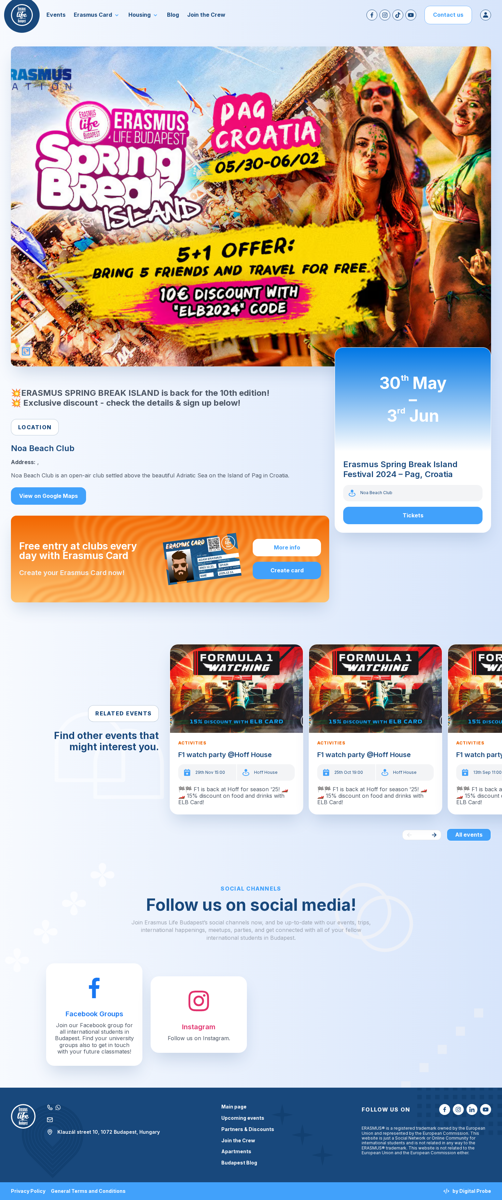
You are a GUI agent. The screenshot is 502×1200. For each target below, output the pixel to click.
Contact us (448, 14)
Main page (234, 1107)
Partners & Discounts (247, 1129)
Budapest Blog (239, 1163)
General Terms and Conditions (88, 1191)
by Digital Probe (471, 1191)
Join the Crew (238, 1140)
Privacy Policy (28, 1191)
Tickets (413, 515)
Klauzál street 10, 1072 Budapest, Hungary (108, 1132)
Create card (287, 570)
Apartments (236, 1151)
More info (287, 547)
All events (469, 834)
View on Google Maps (48, 495)
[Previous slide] (409, 835)
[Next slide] (434, 835)
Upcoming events (242, 1118)
